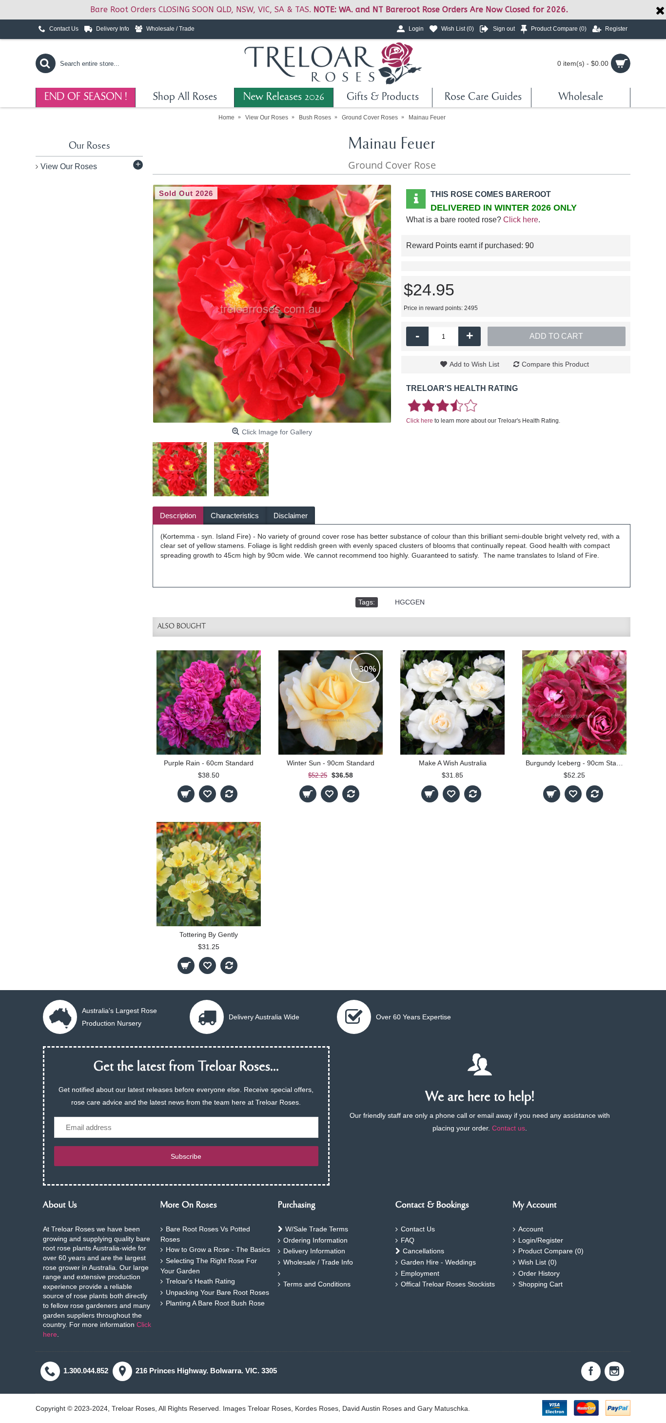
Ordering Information (315, 1240)
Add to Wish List (474, 364)
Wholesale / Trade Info (318, 1262)
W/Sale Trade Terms (316, 1229)
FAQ (407, 1240)
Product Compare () (551, 1251)
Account (530, 1229)
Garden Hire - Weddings (438, 1262)
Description (178, 515)
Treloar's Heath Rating (200, 1281)
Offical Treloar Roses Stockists (448, 1284)
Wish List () (537, 1262)
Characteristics (235, 515)
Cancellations (423, 1251)
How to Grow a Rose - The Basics (218, 1249)
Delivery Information (314, 1251)
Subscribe (186, 1156)
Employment (420, 1273)
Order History (539, 1273)
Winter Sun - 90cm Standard (330, 763)
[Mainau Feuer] (272, 303)
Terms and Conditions (317, 1284)
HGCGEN (410, 602)
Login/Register (540, 1240)
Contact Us (418, 1229)
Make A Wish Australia (453, 763)
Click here (520, 219)
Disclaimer (291, 515)
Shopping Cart (540, 1284)
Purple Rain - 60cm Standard (209, 763)
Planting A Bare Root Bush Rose (215, 1303)
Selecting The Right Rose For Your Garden (208, 1266)
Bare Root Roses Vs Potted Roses (205, 1234)
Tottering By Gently (208, 934)
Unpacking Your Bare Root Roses (217, 1292)
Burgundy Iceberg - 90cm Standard (576, 763)
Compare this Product (555, 364)
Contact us (508, 1128)
